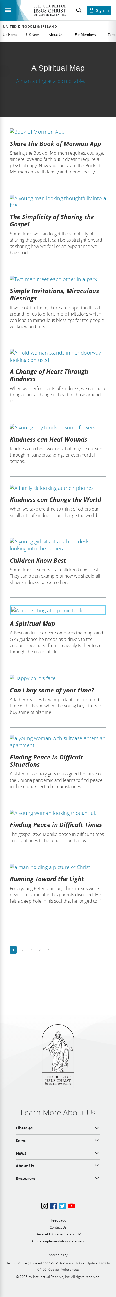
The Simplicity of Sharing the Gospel (52, 220)
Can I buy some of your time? (52, 690)
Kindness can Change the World (55, 499)
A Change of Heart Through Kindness (49, 375)
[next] (58, 950)
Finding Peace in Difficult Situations (46, 760)
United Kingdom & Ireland (30, 27)
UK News (33, 34)
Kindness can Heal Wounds (48, 439)
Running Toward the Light (47, 878)
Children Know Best (38, 560)
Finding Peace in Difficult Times (56, 824)
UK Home (10, 34)
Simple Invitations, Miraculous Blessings (54, 294)
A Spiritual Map (32, 623)
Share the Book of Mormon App (55, 143)
